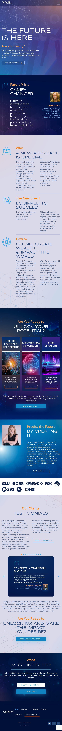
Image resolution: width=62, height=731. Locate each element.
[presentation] (4, 576)
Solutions (24, 709)
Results (43, 709)
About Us (36, 709)
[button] (21, 555)
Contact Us (18, 715)
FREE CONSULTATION (31, 714)
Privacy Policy (27, 723)
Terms (20, 723)
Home (16, 709)
